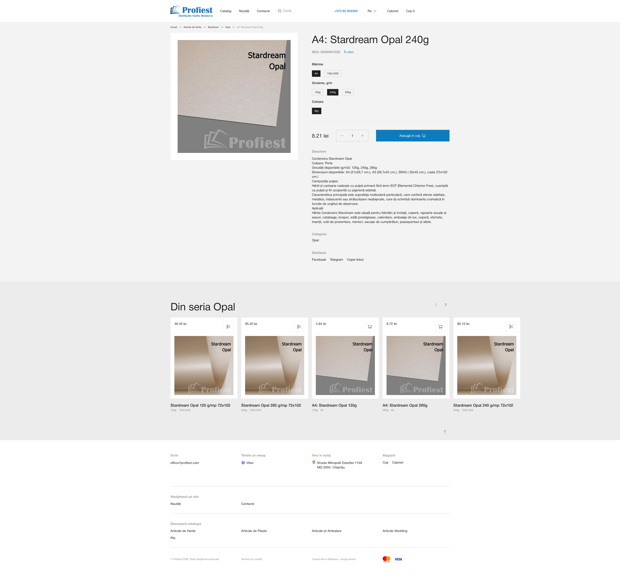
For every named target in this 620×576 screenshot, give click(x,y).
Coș (410, 11)
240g (333, 92)
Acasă (173, 27)
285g (348, 92)
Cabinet (392, 11)
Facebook (319, 259)
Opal (227, 27)
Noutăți (244, 11)
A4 (316, 74)
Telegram (336, 259)
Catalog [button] (225, 11)
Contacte (263, 11)
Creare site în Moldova (325, 559)
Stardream (213, 27)
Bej (317, 111)
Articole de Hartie (192, 27)
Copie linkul (355, 259)
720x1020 (333, 74)
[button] (372, 11)
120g (317, 92)
